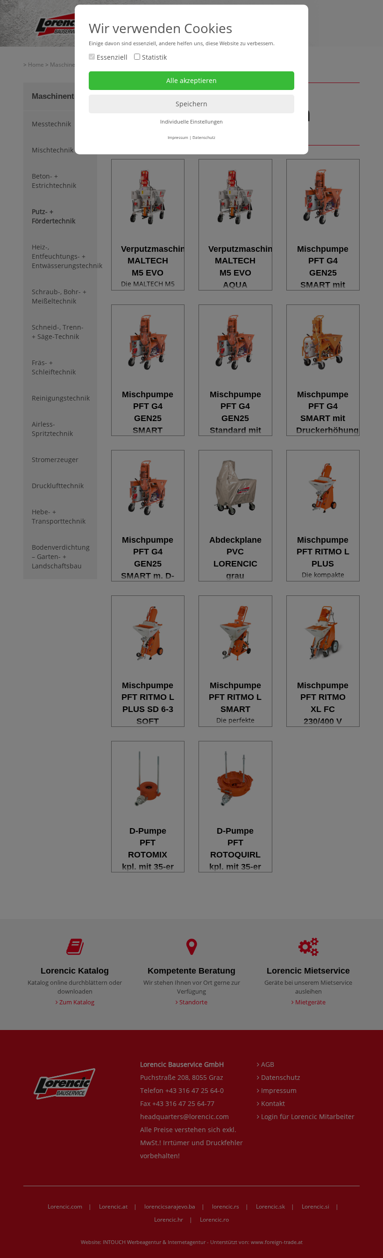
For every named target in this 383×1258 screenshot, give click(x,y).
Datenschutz (203, 137)
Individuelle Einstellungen (191, 121)
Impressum (178, 137)
